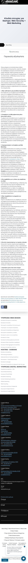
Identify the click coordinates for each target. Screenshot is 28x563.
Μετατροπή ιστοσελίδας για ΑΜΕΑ (9, 332)
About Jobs (23, 528)
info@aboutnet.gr (5, 412)
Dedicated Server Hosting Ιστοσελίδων (9, 357)
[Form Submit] (26, 519)
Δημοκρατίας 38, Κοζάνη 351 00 (9, 452)
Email (3, 505)
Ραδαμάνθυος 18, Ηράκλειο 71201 (9, 462)
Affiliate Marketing (5, 381)
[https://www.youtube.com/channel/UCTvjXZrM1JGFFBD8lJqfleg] (6, 492)
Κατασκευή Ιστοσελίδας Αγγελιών (8, 347)
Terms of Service (17, 558)
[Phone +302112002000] (26, 279)
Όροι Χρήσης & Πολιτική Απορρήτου (14, 533)
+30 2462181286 (7, 422)
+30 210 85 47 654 (8, 411)
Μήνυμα (4, 516)
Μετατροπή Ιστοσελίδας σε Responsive (10, 330)
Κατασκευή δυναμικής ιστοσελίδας (9, 320)
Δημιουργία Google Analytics (7, 388)
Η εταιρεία (4, 543)
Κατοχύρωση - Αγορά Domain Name (9, 359)
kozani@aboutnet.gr (6, 456)
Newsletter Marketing (6, 376)
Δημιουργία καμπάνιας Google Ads (9, 386)
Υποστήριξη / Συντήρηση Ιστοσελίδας (9, 327)
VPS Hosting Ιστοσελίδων (6, 354)
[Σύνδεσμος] (2, 45)
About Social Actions (14, 528)
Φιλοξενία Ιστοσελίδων (6, 352)
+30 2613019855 (7, 433)
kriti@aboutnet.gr (5, 465)
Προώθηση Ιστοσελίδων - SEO (8, 369)
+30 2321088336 (7, 473)
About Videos (14, 531)
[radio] (9, 59)
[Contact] (26, 284)
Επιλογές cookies (19, 540)
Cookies (5, 560)
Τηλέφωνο (4, 511)
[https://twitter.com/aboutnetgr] (3, 492)
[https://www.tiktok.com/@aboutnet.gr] (14, 492)
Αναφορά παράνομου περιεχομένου (14, 538)
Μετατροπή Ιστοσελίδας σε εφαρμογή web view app (13, 364)
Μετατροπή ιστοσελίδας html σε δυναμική (10, 325)
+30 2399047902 (7, 444)
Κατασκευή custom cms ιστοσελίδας (9, 335)
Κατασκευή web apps (5, 362)
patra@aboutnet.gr (6, 434)
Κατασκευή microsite (5, 322)
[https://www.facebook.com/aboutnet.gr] (1, 492)
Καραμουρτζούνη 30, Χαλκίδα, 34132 (10, 471)
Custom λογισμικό (13, 543)
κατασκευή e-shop (15, 159)
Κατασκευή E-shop (5, 337)
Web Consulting (4, 384)
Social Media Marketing (6, 371)
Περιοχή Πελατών (9, 540)
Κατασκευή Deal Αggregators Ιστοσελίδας (10, 344)
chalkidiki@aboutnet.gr (7, 445)
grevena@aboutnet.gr (6, 423)
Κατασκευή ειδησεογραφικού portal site (10, 340)
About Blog (8, 45)
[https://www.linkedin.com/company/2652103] (11, 492)
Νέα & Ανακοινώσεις (14, 535)
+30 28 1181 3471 (7, 463)
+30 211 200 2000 (7, 409)
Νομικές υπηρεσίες (11, 544)
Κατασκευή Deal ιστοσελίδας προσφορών (10, 342)
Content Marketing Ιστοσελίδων (8, 379)
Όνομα (3, 499)
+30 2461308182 (7, 454)
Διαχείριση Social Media (6, 374)
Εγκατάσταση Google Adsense (8, 391)
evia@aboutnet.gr (5, 474)
